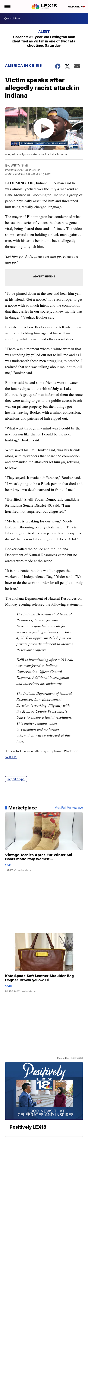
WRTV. (11, 756)
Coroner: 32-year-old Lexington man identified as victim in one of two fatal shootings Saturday (44, 41)
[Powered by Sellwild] (76, 1058)
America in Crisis (23, 65)
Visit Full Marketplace (69, 807)
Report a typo (16, 779)
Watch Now (75, 6)
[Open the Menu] (7, 6)
